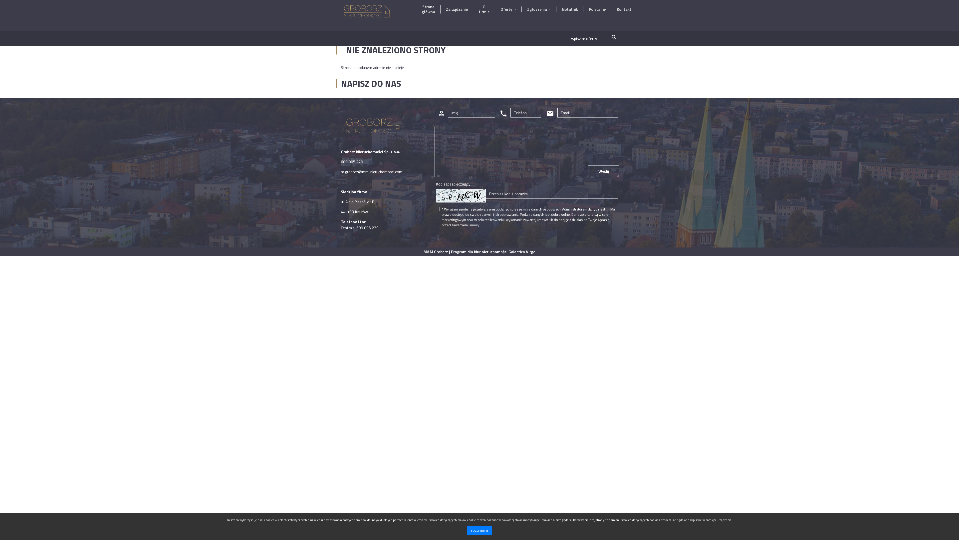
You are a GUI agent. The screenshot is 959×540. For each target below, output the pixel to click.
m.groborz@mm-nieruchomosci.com (371, 172)
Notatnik (570, 9)
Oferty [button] (506, 9)
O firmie (484, 9)
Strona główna (428, 9)
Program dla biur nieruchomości (479, 252)
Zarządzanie (457, 9)
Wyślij (603, 171)
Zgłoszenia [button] (537, 9)
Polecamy (597, 9)
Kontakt (624, 9)
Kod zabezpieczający (453, 184)
